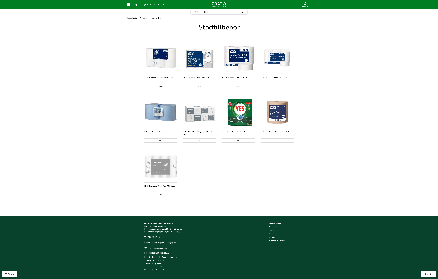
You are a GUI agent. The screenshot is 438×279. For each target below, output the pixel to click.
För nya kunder (275, 223)
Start (129, 18)
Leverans (273, 234)
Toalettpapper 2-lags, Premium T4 (197, 77)
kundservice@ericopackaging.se (164, 257)
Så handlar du (274, 227)
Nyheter (146, 4)
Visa (161, 86)
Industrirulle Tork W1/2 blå (155, 132)
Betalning (273, 237)
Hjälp (137, 4)
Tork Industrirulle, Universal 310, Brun (276, 132)
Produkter (158, 4)
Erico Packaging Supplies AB (156, 253)
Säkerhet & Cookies (277, 240)
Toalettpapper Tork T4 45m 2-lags (158, 77)
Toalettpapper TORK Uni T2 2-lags (275, 77)
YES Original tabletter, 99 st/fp (234, 132)
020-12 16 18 (158, 260)
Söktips (272, 230)
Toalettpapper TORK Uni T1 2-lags (236, 77)
